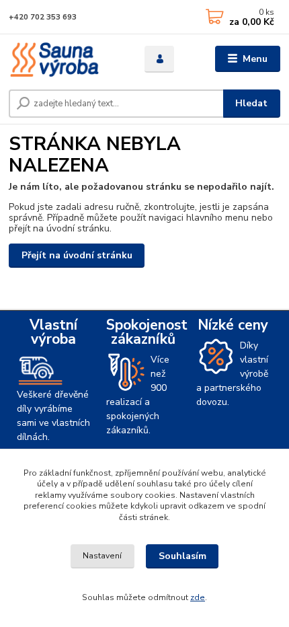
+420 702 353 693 (43, 17)
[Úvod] (65, 59)
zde (197, 597)
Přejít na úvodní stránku (77, 255)
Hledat (251, 103)
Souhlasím (182, 556)
